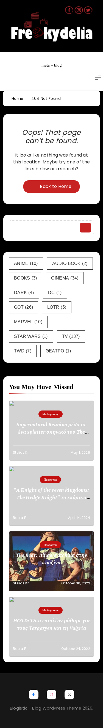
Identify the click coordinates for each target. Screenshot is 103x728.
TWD (22, 351)
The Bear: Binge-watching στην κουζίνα (51, 559)
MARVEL (28, 321)
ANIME (26, 263)
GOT (23, 307)
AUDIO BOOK (70, 263)
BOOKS (25, 278)
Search (85, 227)
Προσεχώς (50, 479)
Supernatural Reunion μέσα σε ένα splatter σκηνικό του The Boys (51, 431)
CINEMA (64, 278)
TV (71, 336)
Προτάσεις (50, 545)
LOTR (56, 307)
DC (55, 292)
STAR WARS (31, 336)
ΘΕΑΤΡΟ (58, 351)
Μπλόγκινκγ (50, 414)
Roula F (19, 517)
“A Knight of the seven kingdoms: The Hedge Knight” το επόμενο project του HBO (51, 497)
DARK (24, 292)
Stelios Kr (21, 452)
